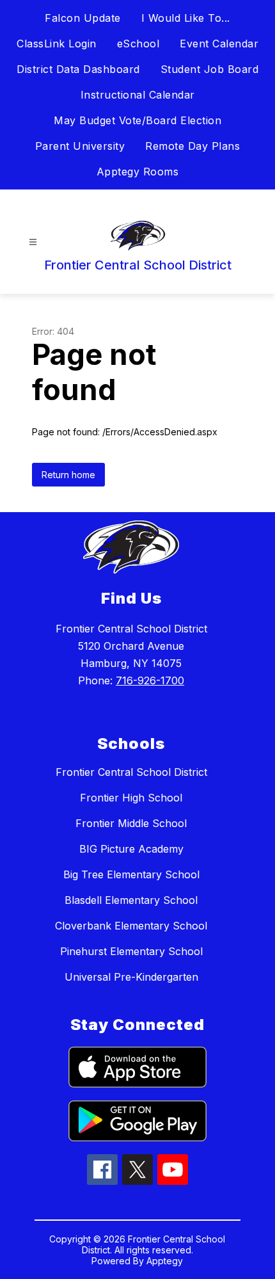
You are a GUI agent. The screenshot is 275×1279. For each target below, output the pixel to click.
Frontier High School (131, 797)
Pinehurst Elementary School (131, 951)
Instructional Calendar (138, 94)
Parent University (80, 146)
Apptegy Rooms (138, 171)
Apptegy (164, 1260)
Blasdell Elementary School (131, 900)
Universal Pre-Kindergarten (131, 976)
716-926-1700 (150, 680)
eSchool (138, 43)
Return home (68, 474)
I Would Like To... (185, 18)
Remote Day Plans (192, 146)
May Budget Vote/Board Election (137, 120)
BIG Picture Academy (131, 848)
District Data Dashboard (78, 69)
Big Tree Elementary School (131, 874)
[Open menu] (33, 242)
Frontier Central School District (131, 772)
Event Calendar (219, 43)
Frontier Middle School (131, 823)
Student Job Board (210, 69)
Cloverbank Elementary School (131, 925)
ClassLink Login (57, 43)
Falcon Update (83, 18)
